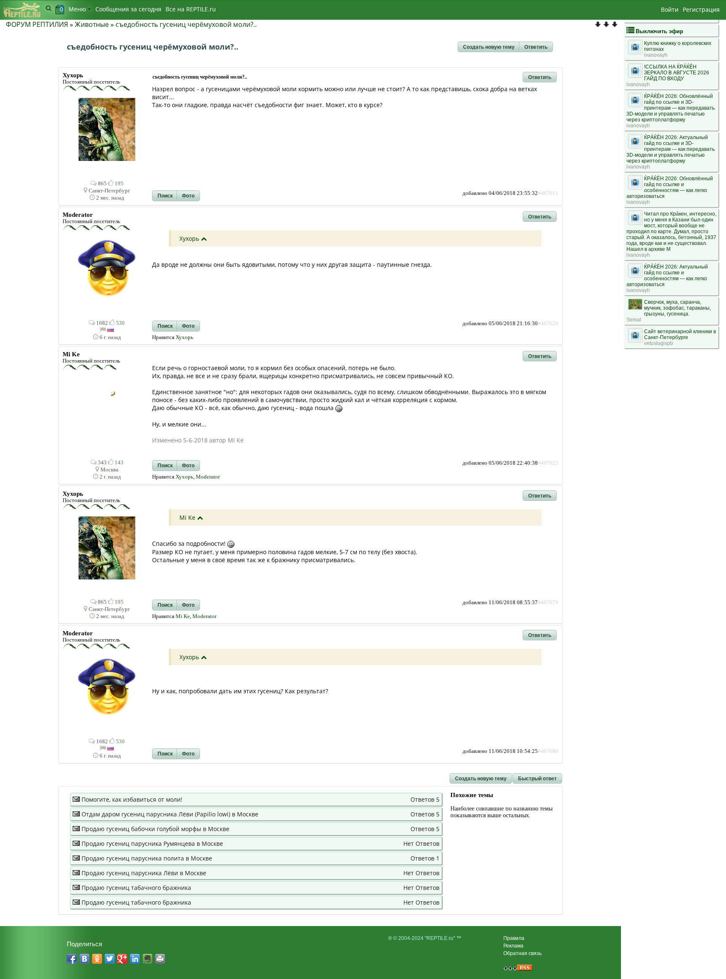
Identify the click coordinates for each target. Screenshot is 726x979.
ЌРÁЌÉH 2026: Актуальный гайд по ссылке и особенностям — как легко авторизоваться (667, 275)
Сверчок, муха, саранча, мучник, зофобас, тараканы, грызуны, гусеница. (677, 308)
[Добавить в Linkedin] (135, 959)
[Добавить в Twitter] (110, 959)
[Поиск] (48, 8)
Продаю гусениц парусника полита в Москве (147, 858)
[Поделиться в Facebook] (72, 959)
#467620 (548, 323)
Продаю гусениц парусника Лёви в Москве (144, 873)
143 (118, 463)
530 (120, 323)
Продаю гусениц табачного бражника (136, 888)
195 (118, 184)
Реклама (513, 946)
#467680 (548, 751)
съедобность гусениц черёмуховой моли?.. (186, 24)
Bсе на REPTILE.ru (191, 9)
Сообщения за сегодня (128, 9)
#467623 (548, 463)
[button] (489, 47)
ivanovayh (656, 55)
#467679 (548, 602)
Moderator (208, 477)
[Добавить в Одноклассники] (97, 959)
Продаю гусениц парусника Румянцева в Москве (152, 843)
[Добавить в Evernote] (147, 959)
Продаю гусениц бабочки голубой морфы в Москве (155, 829)
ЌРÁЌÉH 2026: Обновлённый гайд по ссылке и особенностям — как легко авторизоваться (669, 187)
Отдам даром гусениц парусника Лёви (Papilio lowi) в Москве (170, 814)
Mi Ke (187, 517)
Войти (670, 9)
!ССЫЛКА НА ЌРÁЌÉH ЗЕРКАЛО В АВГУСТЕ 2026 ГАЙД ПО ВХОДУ (676, 73)
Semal (633, 320)
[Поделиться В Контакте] (84, 959)
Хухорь (189, 238)
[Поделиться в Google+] (122, 959)
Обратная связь (522, 953)
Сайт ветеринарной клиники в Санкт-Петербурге (680, 334)
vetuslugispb (658, 343)
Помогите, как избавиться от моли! (132, 799)
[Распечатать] (160, 959)
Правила (513, 938)
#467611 (548, 193)
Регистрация (701, 9)
